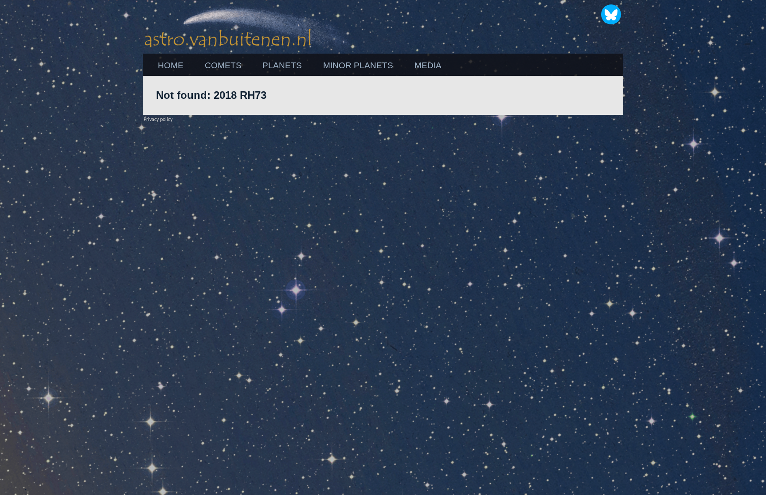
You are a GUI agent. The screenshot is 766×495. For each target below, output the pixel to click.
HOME (171, 65)
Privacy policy (158, 119)
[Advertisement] (671, 209)
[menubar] (299, 65)
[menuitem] (170, 65)
